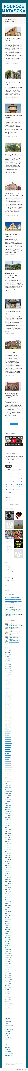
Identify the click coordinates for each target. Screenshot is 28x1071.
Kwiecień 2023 (8, 731)
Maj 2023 (7, 729)
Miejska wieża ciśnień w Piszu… (16, 625)
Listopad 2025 (8, 668)
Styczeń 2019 (8, 829)
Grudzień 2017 (8, 855)
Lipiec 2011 (7, 1009)
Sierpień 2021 (8, 771)
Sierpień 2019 (8, 815)
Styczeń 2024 (8, 713)
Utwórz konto (8, 565)
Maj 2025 (7, 680)
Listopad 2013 (8, 953)
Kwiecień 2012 (8, 991)
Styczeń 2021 (8, 785)
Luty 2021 (7, 783)
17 (6, 486)
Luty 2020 (7, 803)
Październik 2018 (8, 835)
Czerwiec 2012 (8, 987)
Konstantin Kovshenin (10, 1064)
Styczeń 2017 (8, 877)
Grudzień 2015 (8, 903)
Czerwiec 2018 (8, 843)
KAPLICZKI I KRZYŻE (14, 97)
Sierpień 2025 (8, 674)
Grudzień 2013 (8, 951)
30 (21, 489)
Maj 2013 (7, 965)
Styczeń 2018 (8, 853)
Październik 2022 (8, 743)
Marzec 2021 (7, 781)
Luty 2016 (7, 899)
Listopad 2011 (8, 1001)
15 (19, 484)
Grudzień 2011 (8, 999)
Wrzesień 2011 (8, 1005)
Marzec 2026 (7, 660)
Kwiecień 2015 (8, 919)
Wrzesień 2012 (8, 981)
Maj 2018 (7, 845)
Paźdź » (9, 492)
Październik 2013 (8, 955)
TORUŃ (12, 215)
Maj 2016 (7, 893)
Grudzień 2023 (8, 715)
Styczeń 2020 (8, 805)
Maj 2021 (7, 777)
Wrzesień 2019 (8, 813)
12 (11, 484)
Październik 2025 (8, 670)
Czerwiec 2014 (8, 939)
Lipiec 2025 (7, 676)
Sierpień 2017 (8, 863)
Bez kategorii (8, 1021)
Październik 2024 (8, 695)
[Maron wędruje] (18, 525)
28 (17, 489)
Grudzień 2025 (8, 666)
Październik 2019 (8, 811)
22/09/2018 (7, 293)
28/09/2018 (7, 136)
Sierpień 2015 (8, 911)
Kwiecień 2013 (8, 967)
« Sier (6, 492)
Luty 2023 (7, 735)
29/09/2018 (7, 97)
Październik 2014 (8, 931)
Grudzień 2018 (8, 831)
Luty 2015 (7, 923)
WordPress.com (8, 573)
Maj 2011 (7, 1013)
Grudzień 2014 (8, 927)
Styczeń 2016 (8, 901)
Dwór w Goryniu (10, 352)
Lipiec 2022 (7, 749)
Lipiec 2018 (7, 841)
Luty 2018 (7, 851)
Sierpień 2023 (8, 723)
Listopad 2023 (8, 717)
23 (21, 486)
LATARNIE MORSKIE (9, 1029)
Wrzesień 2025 (8, 672)
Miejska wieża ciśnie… (14, 624)
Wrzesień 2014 (8, 933)
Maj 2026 (7, 656)
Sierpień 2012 (8, 983)
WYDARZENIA (8, 1037)
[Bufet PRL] (18, 553)
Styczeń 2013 (8, 973)
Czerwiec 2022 (8, 751)
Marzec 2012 (7, 993)
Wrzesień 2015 (8, 909)
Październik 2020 (8, 791)
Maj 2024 (7, 705)
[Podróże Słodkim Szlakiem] (9, 549)
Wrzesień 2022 (8, 745)
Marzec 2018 (7, 849)
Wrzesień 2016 (8, 885)
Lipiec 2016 (7, 889)
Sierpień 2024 (8, 699)
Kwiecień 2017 (8, 871)
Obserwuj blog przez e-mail (12, 454)
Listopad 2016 (8, 881)
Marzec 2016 (7, 897)
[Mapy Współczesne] (9, 534)
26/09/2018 (7, 175)
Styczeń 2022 (8, 761)
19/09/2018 (7, 375)
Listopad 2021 (8, 765)
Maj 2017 (7, 869)
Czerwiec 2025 (8, 678)
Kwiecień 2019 (8, 823)
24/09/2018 (7, 215)
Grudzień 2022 (8, 739)
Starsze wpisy (14, 424)
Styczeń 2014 (8, 949)
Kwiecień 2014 (8, 943)
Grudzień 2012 (8, 975)
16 (21, 484)
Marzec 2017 (7, 873)
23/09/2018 (7, 254)
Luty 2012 (7, 995)
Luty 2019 (7, 827)
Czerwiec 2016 (8, 891)
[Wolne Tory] (18, 544)
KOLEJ (12, 136)
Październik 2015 (8, 907)
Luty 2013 (7, 971)
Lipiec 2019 (7, 817)
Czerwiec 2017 (8, 867)
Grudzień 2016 (8, 879)
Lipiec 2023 (7, 725)
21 (17, 486)
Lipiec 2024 (7, 701)
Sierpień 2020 (8, 795)
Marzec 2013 (7, 969)
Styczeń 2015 (8, 925)
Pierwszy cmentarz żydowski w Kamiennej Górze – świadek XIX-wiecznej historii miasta (14, 614)
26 (11, 489)
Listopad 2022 (8, 741)
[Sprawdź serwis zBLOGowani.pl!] (14, 504)
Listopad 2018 (8, 833)
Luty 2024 (7, 711)
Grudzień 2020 (8, 787)
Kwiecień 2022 (8, 755)
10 (6, 484)
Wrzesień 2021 (8, 769)
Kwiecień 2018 (8, 847)
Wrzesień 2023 (8, 721)
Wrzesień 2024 (8, 697)
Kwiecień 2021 (8, 779)
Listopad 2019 (8, 809)
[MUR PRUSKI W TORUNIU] (18, 515)
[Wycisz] (19, 444)
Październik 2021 (8, 767)
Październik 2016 (8, 883)
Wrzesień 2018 (8, 837)
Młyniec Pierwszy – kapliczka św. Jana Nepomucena (11, 275)
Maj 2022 (7, 753)
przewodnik (7, 1031)
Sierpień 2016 (8, 887)
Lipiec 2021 (7, 773)
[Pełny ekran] (21, 444)
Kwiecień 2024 (8, 707)
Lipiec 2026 (7, 652)
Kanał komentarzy (9, 571)
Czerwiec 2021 (8, 775)
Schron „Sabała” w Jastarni (14, 155)
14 (17, 484)
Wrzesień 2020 (8, 793)
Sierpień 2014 (8, 935)
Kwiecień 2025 (8, 682)
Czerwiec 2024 (8, 703)
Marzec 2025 (7, 684)
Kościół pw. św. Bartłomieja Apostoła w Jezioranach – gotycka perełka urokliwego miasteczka (13, 602)
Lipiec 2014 (7, 937)
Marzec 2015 (7, 921)
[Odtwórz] (7, 444)
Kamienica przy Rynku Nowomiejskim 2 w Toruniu (12, 396)
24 (6, 489)
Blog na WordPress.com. (10, 1063)
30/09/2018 (7, 63)
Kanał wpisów (8, 569)
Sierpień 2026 (8, 650)
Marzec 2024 (7, 709)
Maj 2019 (7, 821)
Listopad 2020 (8, 789)
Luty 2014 (7, 947)
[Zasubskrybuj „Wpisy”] (5, 585)
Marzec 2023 (7, 733)
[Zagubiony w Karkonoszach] (9, 525)
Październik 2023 (8, 719)
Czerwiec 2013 (8, 963)
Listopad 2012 (8, 977)
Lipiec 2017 (7, 865)
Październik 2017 (8, 859)
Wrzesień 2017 (8, 861)
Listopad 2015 (8, 905)
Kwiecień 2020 (8, 799)
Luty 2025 (7, 686)
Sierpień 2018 (8, 839)
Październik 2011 (8, 1003)
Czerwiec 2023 (8, 727)
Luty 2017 (7, 875)
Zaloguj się (7, 567)
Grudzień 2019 (8, 807)
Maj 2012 (7, 989)
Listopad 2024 (8, 693)
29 (19, 489)
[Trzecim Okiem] (9, 515)
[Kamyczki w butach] (18, 534)
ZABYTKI (16, 63)
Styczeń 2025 (8, 688)
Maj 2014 (7, 941)
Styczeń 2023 (8, 737)
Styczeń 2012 (8, 997)
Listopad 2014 (8, 929)
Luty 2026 (7, 662)
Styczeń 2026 (8, 664)
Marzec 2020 (7, 801)
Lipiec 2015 (7, 913)
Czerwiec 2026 (8, 654)
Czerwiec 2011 (8, 1011)
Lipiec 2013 (7, 961)
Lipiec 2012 (7, 985)
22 (19, 486)
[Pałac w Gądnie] (9, 541)
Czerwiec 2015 (8, 915)
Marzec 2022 (7, 757)
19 (11, 486)
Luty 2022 (7, 759)
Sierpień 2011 (8, 1007)
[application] (14, 441)
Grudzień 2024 (8, 691)
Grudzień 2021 (8, 763)
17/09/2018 (7, 417)
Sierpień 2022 (8, 747)
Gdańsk (12, 63)
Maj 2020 (7, 797)
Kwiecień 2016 (8, 895)
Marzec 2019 (7, 825)
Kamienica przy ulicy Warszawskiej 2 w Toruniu (14, 194)
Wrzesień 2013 (8, 957)
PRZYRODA (7, 1033)
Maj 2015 (7, 917)
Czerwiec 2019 (8, 819)
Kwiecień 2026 (8, 658)
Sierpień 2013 (8, 959)
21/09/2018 (7, 333)
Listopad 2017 (8, 857)
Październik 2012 (8, 979)
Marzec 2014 (7, 945)
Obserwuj (8, 466)
